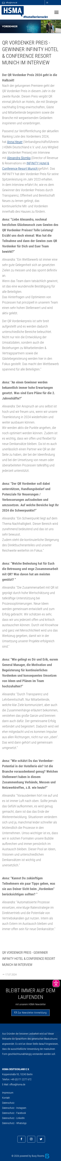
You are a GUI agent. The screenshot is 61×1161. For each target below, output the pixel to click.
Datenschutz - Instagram (14, 1107)
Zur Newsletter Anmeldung (32, 1012)
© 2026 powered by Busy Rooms (28, 1155)
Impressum (7, 1092)
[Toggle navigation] (56, 12)
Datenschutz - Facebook (14, 1112)
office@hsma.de (11, 3)
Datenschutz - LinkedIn (13, 1118)
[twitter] (41, 1139)
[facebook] (21, 1139)
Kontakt (6, 1097)
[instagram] (31, 1139)
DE (47, 3)
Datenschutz (8, 1102)
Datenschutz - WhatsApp (14, 1123)
